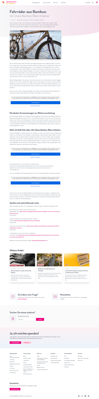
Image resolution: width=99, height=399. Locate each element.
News (24, 356)
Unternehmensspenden (56, 360)
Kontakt (38, 365)
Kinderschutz (67, 362)
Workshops (12, 361)
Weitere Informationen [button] (35, 105)
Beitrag (18, 20)
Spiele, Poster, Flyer (14, 370)
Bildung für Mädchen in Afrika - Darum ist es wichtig (28, 370)
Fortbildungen (13, 372)
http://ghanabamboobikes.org (39, 240)
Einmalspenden (54, 356)
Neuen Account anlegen (83, 358)
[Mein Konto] (93, 2)
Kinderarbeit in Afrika (28, 366)
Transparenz (26, 360)
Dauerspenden (54, 358)
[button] (3, 396)
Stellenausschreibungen (42, 369)
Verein (38, 356)
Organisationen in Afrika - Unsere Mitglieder (42, 359)
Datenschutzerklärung (69, 364)
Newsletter (66, 358)
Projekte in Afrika (27, 358)
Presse (24, 362)
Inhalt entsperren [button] (35, 102)
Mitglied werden (40, 367)
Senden (49, 225)
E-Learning (12, 368)
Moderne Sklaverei (27, 373)
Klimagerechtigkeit (27, 364)
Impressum (66, 366)
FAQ (65, 356)
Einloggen (80, 356)
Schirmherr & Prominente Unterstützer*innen (42, 362)
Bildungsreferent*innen (15, 364)
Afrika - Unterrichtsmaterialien (14, 357)
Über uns (26, 342)
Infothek (11, 366)
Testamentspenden (55, 362)
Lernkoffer (12, 359)
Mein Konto (80, 360)
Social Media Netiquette (69, 360)
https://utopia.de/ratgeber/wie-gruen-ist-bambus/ (27, 220)
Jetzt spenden (15, 342)
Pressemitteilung (20, 268)
